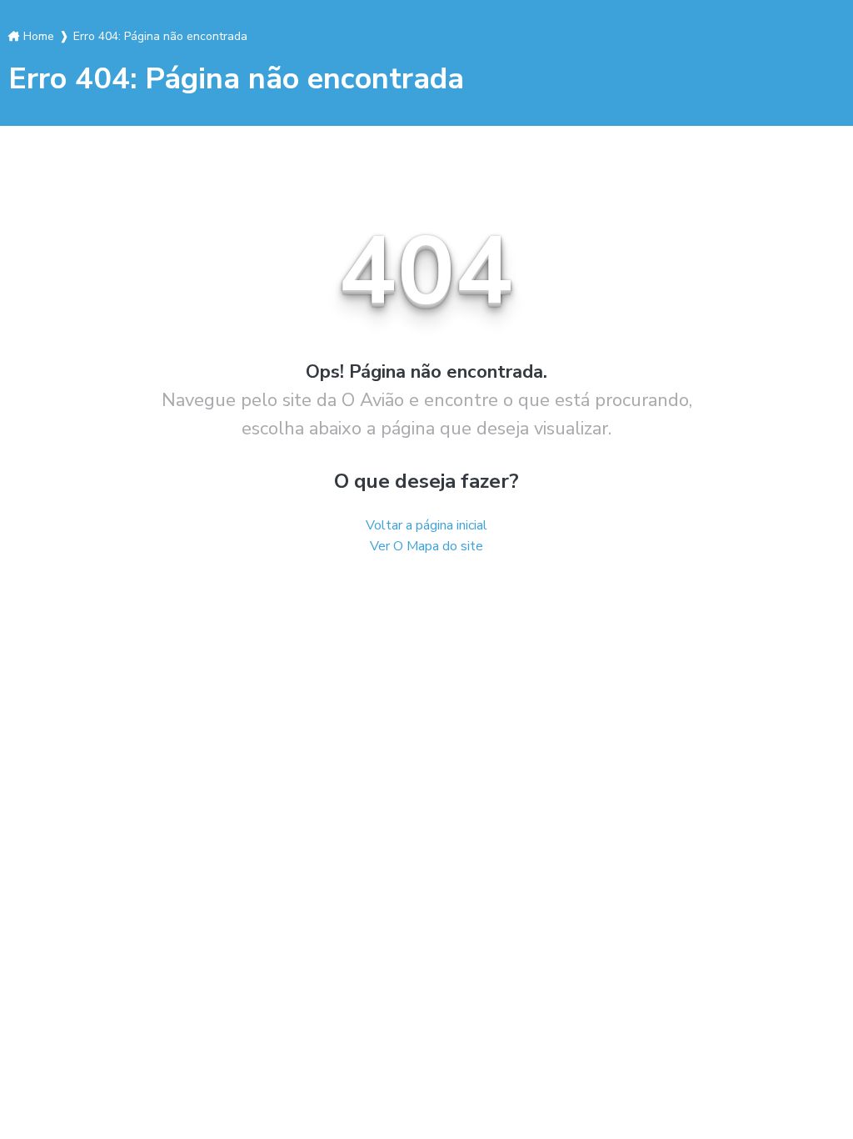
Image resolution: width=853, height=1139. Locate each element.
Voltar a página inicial (426, 525)
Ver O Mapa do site (426, 546)
